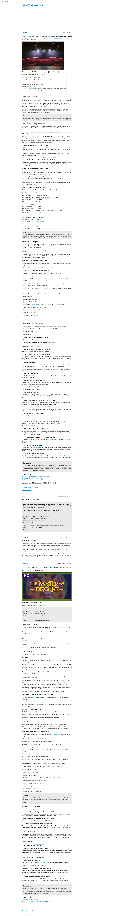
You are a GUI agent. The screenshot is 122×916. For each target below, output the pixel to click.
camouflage (63, 382)
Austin (33, 149)
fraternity (43, 369)
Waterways (36, 772)
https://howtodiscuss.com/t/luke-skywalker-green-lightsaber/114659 (38, 901)
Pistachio (40, 267)
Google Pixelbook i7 (26, 490)
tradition (32, 182)
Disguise (50, 36)
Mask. (53, 878)
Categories (28, 910)
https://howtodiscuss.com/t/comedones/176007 (32, 478)
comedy (60, 38)
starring (39, 447)
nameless (47, 288)
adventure (56, 38)
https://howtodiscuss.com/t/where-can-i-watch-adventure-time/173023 (37, 476)
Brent (36, 423)
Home (23, 910)
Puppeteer (41, 221)
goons (33, 304)
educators (35, 100)
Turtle (32, 36)
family (26, 38)
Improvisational (33, 88)
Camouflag (50, 567)
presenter (48, 157)
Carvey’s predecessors (28, 638)
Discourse (29, 914)
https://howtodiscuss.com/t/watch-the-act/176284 (32, 479)
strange (56, 356)
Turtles (38, 834)
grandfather (39, 278)
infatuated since (33, 697)
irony (52, 439)
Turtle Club (38, 814)
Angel (64, 432)
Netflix (27, 857)
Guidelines (34, 910)
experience (44, 664)
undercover (65, 455)
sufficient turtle (40, 844)
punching (39, 320)
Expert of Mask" (56, 734)
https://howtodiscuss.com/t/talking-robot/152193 (33, 899)
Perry (23, 245)
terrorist (68, 345)
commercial (32, 409)
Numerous (56, 255)
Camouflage (33, 711)
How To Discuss (4, 1)
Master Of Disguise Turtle (32, 5)
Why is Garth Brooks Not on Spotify (30, 487)
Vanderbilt (46, 395)
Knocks (32, 204)
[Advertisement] (64, 19)
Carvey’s (38, 140)
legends (49, 402)
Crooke (35, 331)
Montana (46, 79)
